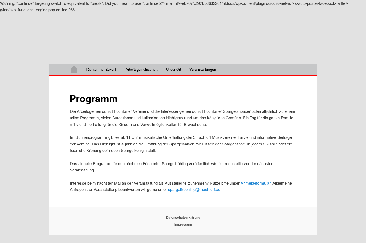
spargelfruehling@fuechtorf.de (194, 189)
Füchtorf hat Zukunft (101, 69)
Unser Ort (173, 69)
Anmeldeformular (255, 183)
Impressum (183, 224)
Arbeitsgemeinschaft (142, 69)
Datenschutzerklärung (183, 217)
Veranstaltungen (202, 69)
